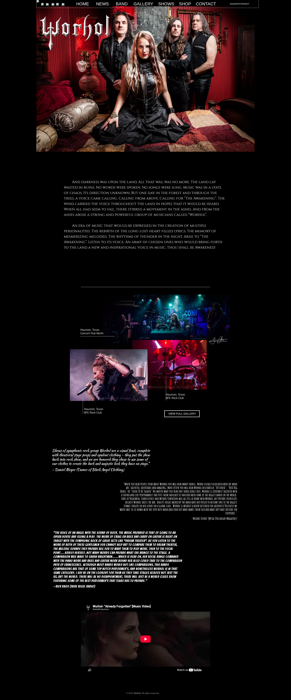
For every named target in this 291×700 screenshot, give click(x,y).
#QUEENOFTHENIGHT (239, 4)
